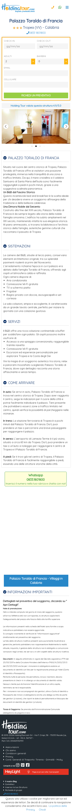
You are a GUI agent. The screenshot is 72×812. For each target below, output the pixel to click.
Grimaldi (50, 759)
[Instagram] (17, 765)
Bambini (41, 56)
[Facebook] (27, 765)
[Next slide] (66, 126)
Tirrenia (40, 759)
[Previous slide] (5, 126)
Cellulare (10, 79)
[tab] (28, 146)
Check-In (9, 40)
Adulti (8, 56)
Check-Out (44, 40)
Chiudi (42, 809)
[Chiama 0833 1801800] (52, 7)
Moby (60, 759)
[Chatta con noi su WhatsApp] (60, 7)
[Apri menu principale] (67, 7)
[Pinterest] (22, 765)
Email (7, 67)
